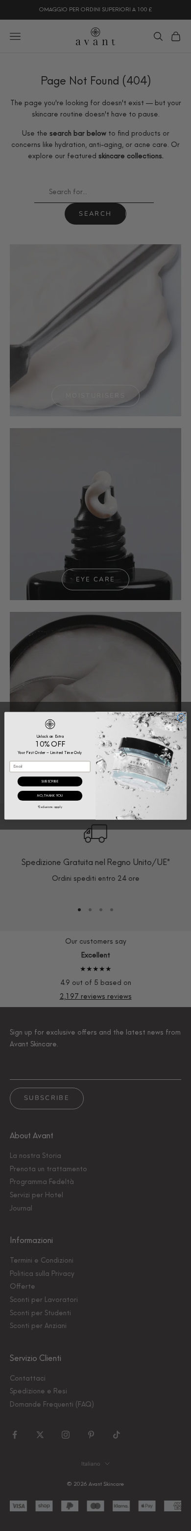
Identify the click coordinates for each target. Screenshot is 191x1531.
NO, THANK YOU (50, 795)
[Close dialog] (181, 718)
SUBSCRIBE (50, 781)
